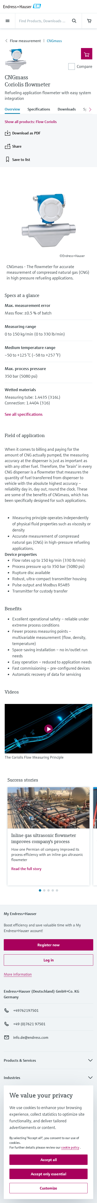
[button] (48, 945)
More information (18, 974)
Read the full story (26, 868)
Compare (84, 66)
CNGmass (54, 40)
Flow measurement (25, 40)
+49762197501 (26, 1010)
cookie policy (70, 1147)
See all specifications (24, 414)
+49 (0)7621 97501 (29, 1024)
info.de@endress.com (30, 1037)
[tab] (14, 109)
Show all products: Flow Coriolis (31, 121)
